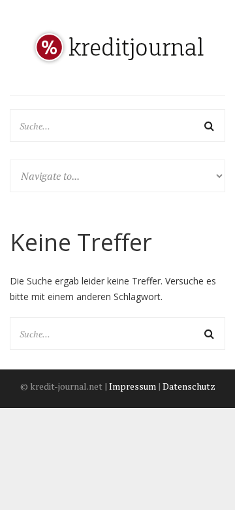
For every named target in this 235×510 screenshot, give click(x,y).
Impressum (132, 386)
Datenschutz (189, 386)
